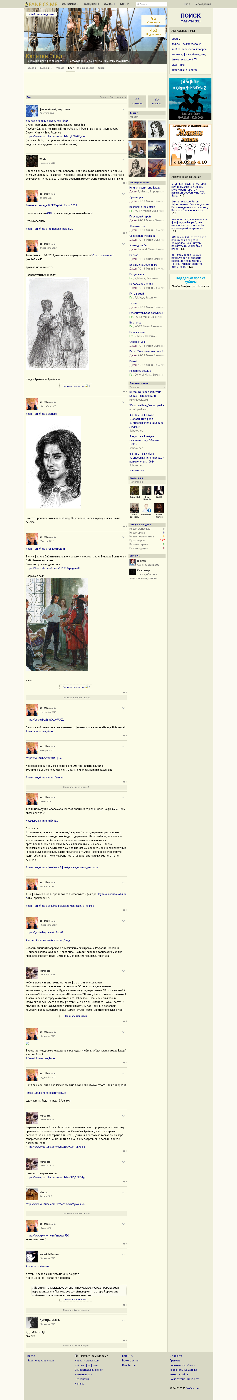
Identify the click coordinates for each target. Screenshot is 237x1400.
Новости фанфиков (87, 1360)
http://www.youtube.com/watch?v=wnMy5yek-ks (55, 1204)
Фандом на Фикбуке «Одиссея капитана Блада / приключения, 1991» (146, 457)
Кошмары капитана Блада (42, 820)
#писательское (181, 59)
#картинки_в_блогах (184, 69)
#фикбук (65, 867)
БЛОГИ (124, 4)
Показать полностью (76, 1016)
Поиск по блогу (107, 97)
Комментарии (83, 1374)
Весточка (135, 322)
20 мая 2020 (45, 801)
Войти (31, 1355)
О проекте (176, 1355)
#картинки (178, 64)
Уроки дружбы (138, 245)
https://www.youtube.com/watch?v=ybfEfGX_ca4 (56, 136)
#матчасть (43, 940)
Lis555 (159, 497)
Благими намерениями (143, 264)
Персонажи (82, 1379)
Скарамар (143, 570)
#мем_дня (198, 54)
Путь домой (136, 293)
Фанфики (44, 68)
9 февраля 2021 (47, 750)
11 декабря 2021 (47, 712)
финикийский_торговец (54, 109)
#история (42, 120)
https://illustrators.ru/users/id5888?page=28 (53, 568)
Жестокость (137, 226)
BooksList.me (130, 1360)
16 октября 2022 (47, 406)
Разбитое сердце (140, 370)
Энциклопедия (85, 68)
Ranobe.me (129, 1365)
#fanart (30, 1058)
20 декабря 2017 (47, 1077)
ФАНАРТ (109, 4)
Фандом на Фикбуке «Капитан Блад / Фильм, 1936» (144, 440)
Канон (101, 68)
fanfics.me (192, 1388)
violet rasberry (134, 516)
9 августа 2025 (46, 113)
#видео (30, 120)
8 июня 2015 (45, 1196)
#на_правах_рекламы (59, 228)
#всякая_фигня (181, 54)
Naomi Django (159, 516)
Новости (31, 68)
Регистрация (203, 4)
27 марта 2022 (46, 541)
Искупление (136, 274)
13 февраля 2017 (47, 1119)
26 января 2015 (47, 1258)
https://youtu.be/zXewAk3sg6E (44, 932)
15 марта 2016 (46, 1165)
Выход (133, 361)
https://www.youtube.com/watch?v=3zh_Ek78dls (55, 1146)
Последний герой (140, 216)
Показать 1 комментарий (76, 787)
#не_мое (88, 905)
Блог (71, 68)
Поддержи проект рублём (190, 280)
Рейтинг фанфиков (86, 1365)
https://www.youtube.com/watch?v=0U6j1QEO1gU (56, 1177)
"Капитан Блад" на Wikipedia (146, 405)
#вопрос (201, 49)
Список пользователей (89, 1369)
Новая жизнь (137, 332)
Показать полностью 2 (76, 386)
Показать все (136, 470)
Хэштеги (121, 97)
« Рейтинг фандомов (41, 14)
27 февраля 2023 (47, 248)
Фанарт (60, 68)
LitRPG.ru (127, 1355)
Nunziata (45, 970)
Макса (43, 1192)
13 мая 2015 (45, 1228)
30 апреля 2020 (47, 886)
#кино (29, 731)
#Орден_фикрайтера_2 (186, 43)
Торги (133, 303)
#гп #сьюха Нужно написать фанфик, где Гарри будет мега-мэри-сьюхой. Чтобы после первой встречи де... (189, 224)
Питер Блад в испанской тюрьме (46, 1092)
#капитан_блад (35, 228)
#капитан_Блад (46, 1058)
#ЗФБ (50, 213)
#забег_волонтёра (183, 49)
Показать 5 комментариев (76, 697)
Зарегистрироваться (40, 1360)
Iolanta (141, 560)
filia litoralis (147, 498)
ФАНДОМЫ (91, 4)
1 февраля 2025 (47, 163)
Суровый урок (137, 341)
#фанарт (51, 413)
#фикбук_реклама (57, 905)
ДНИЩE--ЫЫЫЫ (49, 1320)
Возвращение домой (142, 206)
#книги (44, 1266)
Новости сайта (179, 1374)
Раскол (133, 255)
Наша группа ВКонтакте (184, 1379)
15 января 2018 (47, 1036)
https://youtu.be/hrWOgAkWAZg (45, 719)
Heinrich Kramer (49, 1254)
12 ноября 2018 (47, 974)
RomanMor (146, 515)
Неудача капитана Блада (145, 187)
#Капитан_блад (59, 120)
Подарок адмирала (141, 284)
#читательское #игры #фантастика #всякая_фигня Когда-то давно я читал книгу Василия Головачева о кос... (190, 206)
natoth (43, 193)
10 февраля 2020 (47, 925)
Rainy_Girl (135, 497)
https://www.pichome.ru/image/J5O (47, 1235)
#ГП (194, 59)
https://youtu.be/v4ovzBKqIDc (44, 758)
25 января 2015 (47, 1324)
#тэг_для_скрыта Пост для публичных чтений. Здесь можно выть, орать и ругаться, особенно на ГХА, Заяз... (188, 189)
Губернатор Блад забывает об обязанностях (157, 312)
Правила (175, 1360)
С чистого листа (102, 255)
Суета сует (136, 197)
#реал (175, 38)
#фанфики (52, 867)
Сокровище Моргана (142, 235)
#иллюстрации (55, 548)
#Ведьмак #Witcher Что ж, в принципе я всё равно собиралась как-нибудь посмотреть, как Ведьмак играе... (188, 243)
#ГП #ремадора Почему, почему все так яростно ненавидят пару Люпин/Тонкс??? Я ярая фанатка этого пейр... (187, 260)
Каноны (79, 1383)
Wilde (42, 159)
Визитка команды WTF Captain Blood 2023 (51, 205)
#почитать (32, 1266)
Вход (187, 4)
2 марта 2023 (45, 198)
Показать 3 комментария (76, 1310)
